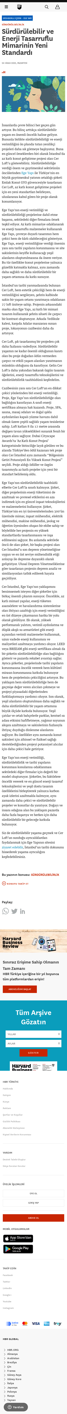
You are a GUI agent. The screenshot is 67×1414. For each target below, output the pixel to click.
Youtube (7, 1301)
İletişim (7, 1095)
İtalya (10, 1383)
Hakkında (8, 1088)
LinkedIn (7, 1288)
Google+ (7, 1294)
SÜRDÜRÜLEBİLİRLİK (13, 24)
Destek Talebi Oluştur (14, 1159)
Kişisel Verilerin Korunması (17, 1134)
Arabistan (13, 1358)
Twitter (6, 1281)
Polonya (12, 1391)
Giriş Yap (33, 1202)
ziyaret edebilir (12, 847)
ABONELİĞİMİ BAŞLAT (20, 989)
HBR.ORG (13, 1350)
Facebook (8, 1275)
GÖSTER (33, 1052)
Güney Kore (14, 1379)
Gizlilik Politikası (11, 1121)
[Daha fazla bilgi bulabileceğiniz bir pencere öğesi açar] (16, 1407)
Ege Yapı (27, 173)
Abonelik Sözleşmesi (14, 1128)
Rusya (11, 1395)
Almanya (12, 1354)
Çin (9, 1366)
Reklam (7, 1108)
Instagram (8, 1308)
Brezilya (12, 1362)
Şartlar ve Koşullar (13, 1114)
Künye (6, 1101)
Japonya (12, 1387)
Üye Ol (33, 1193)
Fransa (11, 1370)
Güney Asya (14, 1375)
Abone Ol (33, 1217)
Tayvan (11, 1400)
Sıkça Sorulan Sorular (14, 1166)
